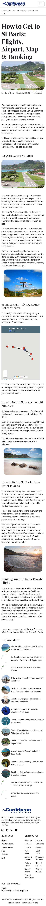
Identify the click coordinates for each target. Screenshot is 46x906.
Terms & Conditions (30, 903)
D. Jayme (38, 629)
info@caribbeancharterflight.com (14, 891)
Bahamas (28, 840)
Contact (4, 854)
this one (24, 632)
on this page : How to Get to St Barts (28, 600)
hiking (29, 114)
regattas (36, 114)
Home (3, 10)
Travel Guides (7, 847)
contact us (22, 613)
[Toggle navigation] (41, 3)
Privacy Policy (14, 903)
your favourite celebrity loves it (19, 119)
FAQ (3, 858)
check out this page (16, 519)
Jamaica (28, 847)
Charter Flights (7, 844)
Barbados (28, 844)
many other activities (30, 116)
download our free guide (12, 610)
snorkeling (12, 116)
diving (4, 116)
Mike (3, 632)
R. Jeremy (11, 632)
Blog (3, 851)
